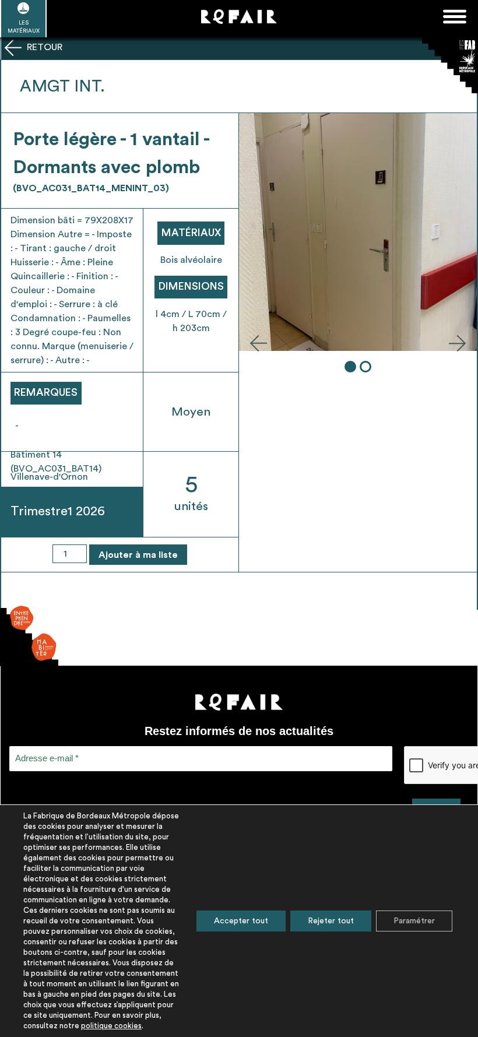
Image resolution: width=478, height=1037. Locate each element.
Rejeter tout (331, 921)
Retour (43, 47)
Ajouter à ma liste (138, 555)
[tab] (350, 366)
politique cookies (111, 1025)
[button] (258, 342)
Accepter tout (241, 921)
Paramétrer (414, 921)
